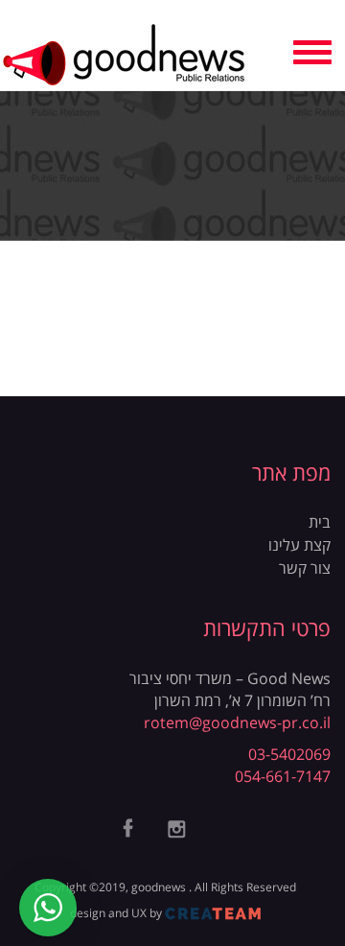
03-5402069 (289, 754)
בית (320, 522)
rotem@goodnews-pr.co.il (237, 722)
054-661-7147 (283, 776)
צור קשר (305, 568)
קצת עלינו (299, 545)
